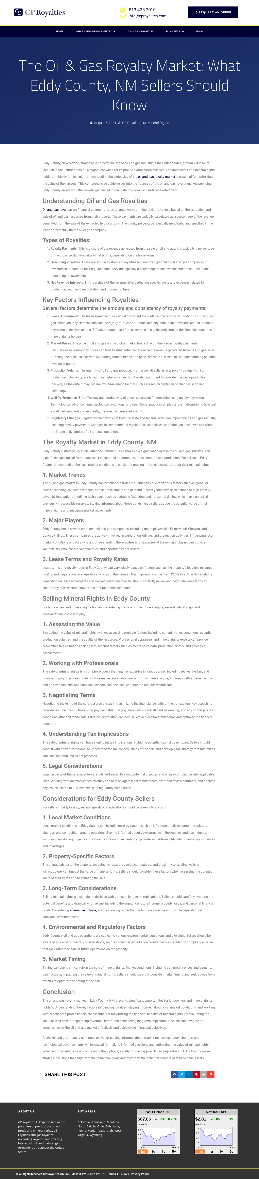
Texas (101, 1130)
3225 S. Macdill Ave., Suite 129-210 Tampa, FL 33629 (95, 1174)
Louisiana (98, 1122)
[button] (174, 1074)
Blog (199, 31)
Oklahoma (112, 1126)
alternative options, (83, 910)
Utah (109, 1130)
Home (59, 31)
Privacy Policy (140, 1174)
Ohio (100, 1126)
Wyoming (96, 1135)
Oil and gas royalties (57, 210)
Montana (113, 1122)
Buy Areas (173, 31)
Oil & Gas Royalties (141, 31)
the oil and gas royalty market (154, 177)
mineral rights (42, 1130)
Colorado (84, 1122)
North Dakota (87, 1126)
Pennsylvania (87, 1130)
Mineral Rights (158, 123)
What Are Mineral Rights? (93, 31)
